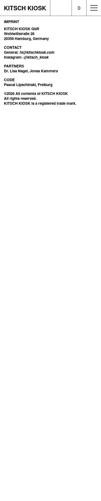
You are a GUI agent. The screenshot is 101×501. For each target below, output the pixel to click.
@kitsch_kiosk (36, 57)
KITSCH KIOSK (25, 8)
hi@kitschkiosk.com (37, 52)
